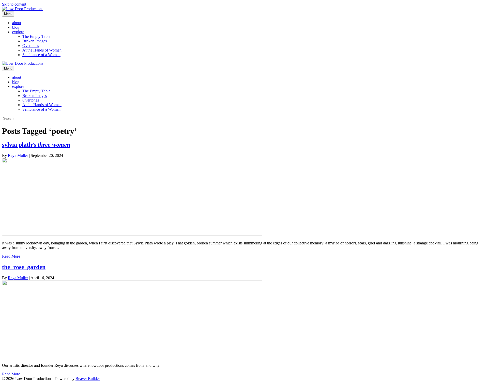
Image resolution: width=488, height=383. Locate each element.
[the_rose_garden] (132, 357)
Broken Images (34, 41)
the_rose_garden (23, 267)
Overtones (30, 45)
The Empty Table (36, 36)
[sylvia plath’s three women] (132, 234)
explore (18, 32)
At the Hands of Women (42, 50)
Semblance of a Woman (41, 55)
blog (15, 27)
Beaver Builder (87, 378)
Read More (11, 256)
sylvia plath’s (36, 144)
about (16, 23)
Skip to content (14, 4)
